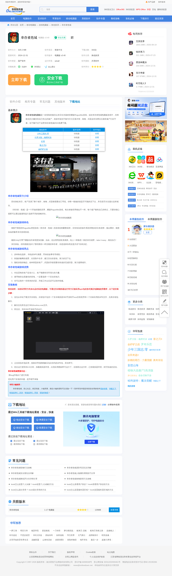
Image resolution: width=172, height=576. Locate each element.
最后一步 (94, 540)
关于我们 (52, 552)
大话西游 (133, 246)
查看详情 (114, 510)
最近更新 (159, 18)
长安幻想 (133, 265)
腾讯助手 (149, 188)
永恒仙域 (133, 284)
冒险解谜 (150, 319)
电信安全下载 (22, 420)
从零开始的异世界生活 (18, 540)
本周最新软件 (155, 219)
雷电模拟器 (159, 182)
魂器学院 (35, 531)
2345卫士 (153, 200)
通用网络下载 (19, 444)
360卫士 (132, 167)
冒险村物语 (44, 393)
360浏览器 (130, 9)
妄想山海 (133, 365)
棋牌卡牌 (132, 319)
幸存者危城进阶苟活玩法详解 (79, 468)
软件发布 (161, 2)
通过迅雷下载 (19, 441)
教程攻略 (115, 18)
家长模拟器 (149, 226)
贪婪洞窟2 (59, 540)
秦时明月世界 (155, 350)
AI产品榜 (151, 2)
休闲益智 (141, 319)
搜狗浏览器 (162, 9)
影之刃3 (43, 145)
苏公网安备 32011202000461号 (107, 562)
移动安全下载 (22, 428)
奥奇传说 (158, 360)
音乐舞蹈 (159, 314)
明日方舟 (24, 531)
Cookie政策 (91, 552)
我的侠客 (103, 389)
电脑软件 (27, 18)
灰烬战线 (60, 535)
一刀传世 (56, 531)
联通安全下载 (45, 428)
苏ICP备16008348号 (83, 562)
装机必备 (130, 18)
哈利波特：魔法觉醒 (140, 380)
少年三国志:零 (43, 133)
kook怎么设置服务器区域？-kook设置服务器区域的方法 (90, 490)
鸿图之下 (112, 389)
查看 (97, 133)
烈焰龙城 (133, 277)
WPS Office (141, 9)
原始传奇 (49, 535)
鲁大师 (139, 200)
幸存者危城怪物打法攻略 (21, 468)
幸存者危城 (14, 510)
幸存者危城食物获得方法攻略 (79, 479)
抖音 (149, 9)
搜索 (92, 9)
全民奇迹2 (133, 355)
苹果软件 (56, 18)
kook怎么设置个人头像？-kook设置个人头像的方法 (32, 484)
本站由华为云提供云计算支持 (106, 565)
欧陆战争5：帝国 (31, 393)
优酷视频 (155, 194)
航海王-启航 (82, 531)
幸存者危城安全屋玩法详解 (22, 473)
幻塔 (43, 141)
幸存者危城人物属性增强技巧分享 (81, 473)
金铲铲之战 (43, 149)
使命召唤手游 (144, 375)
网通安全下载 (45, 420)
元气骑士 (81, 535)
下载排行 (144, 18)
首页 (13, 18)
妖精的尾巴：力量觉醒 (140, 360)
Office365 (120, 9)
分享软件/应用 (114, 405)
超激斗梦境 (106, 540)
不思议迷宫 (25, 535)
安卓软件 (42, 18)
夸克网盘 (145, 206)
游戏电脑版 (43, 25)
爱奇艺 (148, 194)
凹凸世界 (71, 535)
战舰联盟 (35, 540)
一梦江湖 (13, 531)
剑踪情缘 (133, 271)
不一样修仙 (134, 252)
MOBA (132, 314)
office (139, 206)
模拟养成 (150, 314)
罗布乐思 (146, 344)
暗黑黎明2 (133, 258)
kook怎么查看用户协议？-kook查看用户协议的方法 (88, 484)
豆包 (154, 9)
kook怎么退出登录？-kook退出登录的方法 (28, 490)
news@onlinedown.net (83, 565)
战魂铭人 (110, 531)
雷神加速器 (141, 188)
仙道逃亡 (133, 239)
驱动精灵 (150, 167)
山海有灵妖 (47, 540)
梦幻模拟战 (68, 531)
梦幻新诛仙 (132, 375)
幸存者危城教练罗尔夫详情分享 (24, 479)
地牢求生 (83, 540)
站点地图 (111, 552)
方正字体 (146, 200)
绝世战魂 (105, 535)
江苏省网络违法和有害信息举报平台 (126, 557)
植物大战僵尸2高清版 (140, 370)
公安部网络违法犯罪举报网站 (41, 557)
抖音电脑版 (141, 194)
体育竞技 (141, 314)
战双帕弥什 (93, 535)
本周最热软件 (137, 219)
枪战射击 (132, 309)
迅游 (155, 188)
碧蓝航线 (46, 531)
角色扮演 (55, 25)
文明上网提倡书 (71, 557)
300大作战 (37, 535)
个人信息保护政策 (97, 557)
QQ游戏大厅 (150, 182)
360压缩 (152, 206)
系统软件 (86, 18)
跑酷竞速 (150, 309)
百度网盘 (159, 167)
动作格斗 (159, 309)
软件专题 (100, 18)
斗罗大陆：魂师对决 (43, 137)
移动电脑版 (71, 18)
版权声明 (71, 552)
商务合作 (33, 552)
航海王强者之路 (96, 531)
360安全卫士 (109, 9)
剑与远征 (13, 535)
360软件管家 (141, 167)
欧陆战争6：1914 (16, 393)
